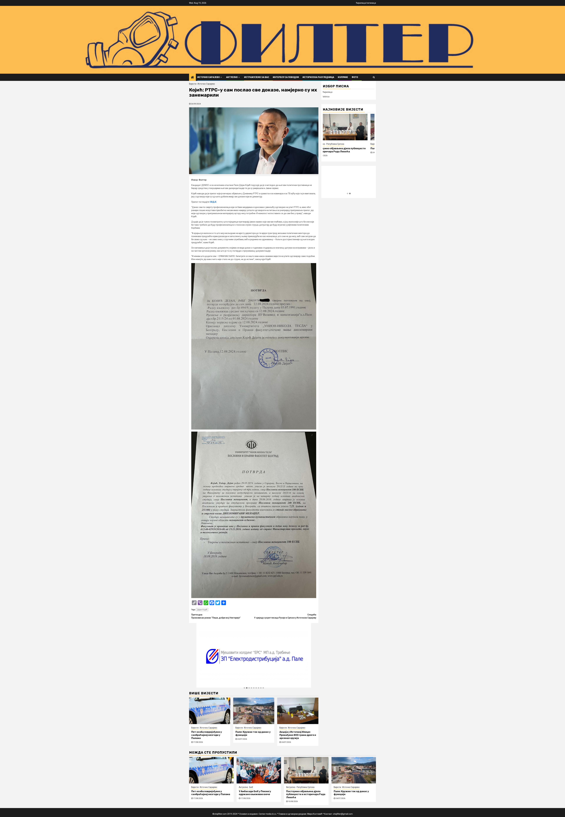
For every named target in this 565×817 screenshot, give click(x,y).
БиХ (251, 787)
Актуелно (232, 77)
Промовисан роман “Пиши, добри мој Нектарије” (215, 616)
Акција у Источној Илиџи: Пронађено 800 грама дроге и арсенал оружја (297, 735)
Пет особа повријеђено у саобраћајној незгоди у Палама (206, 735)
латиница (371, 3)
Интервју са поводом (286, 77)
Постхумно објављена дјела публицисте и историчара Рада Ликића (305, 794)
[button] (244, 688)
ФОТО (355, 77)
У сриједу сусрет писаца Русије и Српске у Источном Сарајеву (285, 616)
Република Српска (305, 787)
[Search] (374, 77)
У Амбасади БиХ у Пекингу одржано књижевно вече (255, 793)
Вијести (192, 84)
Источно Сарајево (208, 77)
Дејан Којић (202, 609)
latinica (326, 96)
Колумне (343, 77)
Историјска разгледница (318, 77)
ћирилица (361, 3)
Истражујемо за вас (256, 77)
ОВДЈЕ (213, 202)
